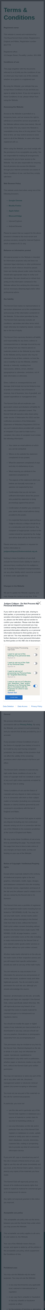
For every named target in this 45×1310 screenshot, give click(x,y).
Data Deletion (8, 706)
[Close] (40, 603)
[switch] (35, 654)
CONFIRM (14, 697)
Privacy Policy (36, 706)
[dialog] (22, 655)
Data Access (22, 706)
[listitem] (22, 648)
